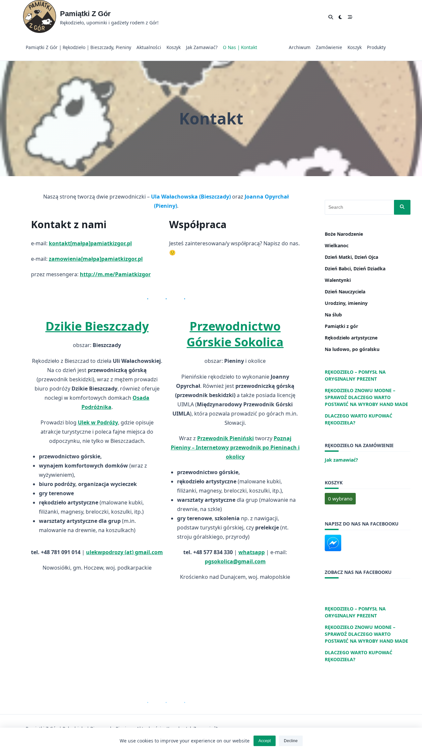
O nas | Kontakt (240, 47)
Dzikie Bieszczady (97, 326)
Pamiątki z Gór (85, 14)
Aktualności (148, 47)
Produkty (376, 47)
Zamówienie (329, 47)
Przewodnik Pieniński (225, 438)
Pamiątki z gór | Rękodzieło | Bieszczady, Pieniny (78, 47)
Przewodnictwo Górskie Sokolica (235, 334)
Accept (264, 741)
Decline (291, 741)
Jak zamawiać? (202, 47)
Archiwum (300, 47)
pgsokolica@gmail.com (235, 561)
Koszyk (173, 47)
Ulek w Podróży (98, 422)
